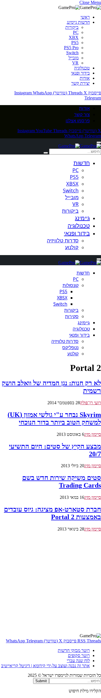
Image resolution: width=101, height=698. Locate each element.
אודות (85, 78)
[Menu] (99, 142)
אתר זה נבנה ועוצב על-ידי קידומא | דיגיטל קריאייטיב (45, 665)
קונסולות (71, 285)
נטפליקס (70, 347)
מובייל (73, 57)
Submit (41, 681)
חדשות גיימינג (78, 22)
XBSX (72, 183)
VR (75, 62)
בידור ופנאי (80, 73)
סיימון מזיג (92, 434)
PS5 (75, 42)
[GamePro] (79, 145)
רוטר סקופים (79, 655)
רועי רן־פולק (90, 402)
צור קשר (82, 114)
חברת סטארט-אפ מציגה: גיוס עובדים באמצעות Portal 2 (52, 513)
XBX (74, 37)
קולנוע (72, 247)
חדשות (82, 163)
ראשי (85, 17)
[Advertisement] (50, 582)
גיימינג (82, 218)
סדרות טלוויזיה (63, 240)
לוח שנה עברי (78, 660)
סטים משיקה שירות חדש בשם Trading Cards (61, 481)
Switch (72, 52)
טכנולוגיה (82, 68)
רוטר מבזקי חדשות (74, 650)
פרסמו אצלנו (78, 121)
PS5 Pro (71, 47)
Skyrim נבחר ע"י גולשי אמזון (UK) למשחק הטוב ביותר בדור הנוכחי (54, 418)
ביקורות (72, 27)
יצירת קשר (80, 83)
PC (76, 32)
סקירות (72, 316)
